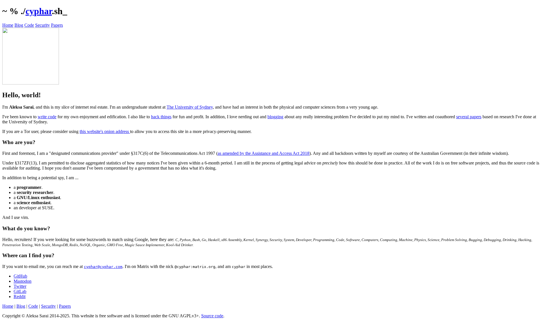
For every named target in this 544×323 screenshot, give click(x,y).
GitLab (20, 291)
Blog (18, 25)
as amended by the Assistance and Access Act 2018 (263, 153)
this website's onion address (105, 131)
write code (47, 116)
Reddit (20, 296)
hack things (161, 116)
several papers (468, 116)
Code (29, 25)
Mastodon (22, 281)
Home (7, 25)
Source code (212, 315)
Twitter (20, 286)
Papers (57, 25)
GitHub (20, 276)
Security (42, 25)
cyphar (39, 11)
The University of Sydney (190, 107)
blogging (275, 116)
